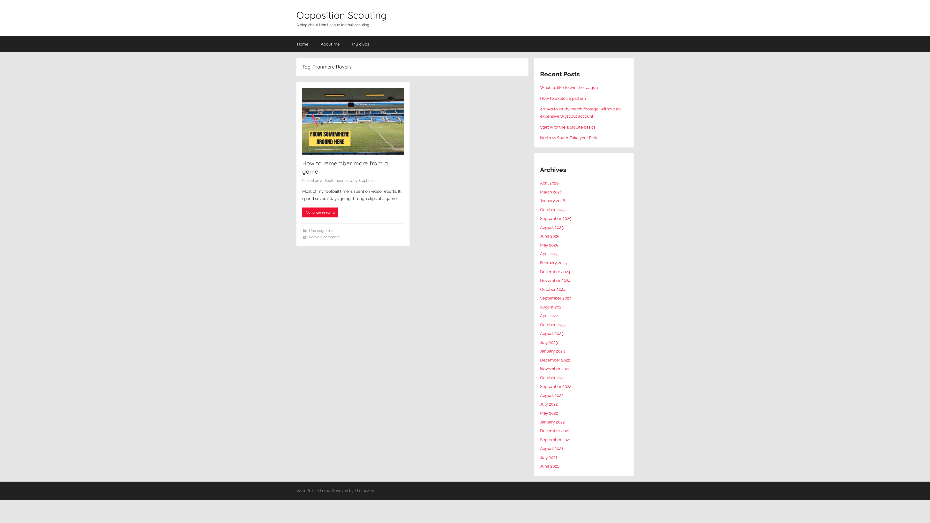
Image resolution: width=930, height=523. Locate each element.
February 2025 (553, 262)
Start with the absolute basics (568, 127)
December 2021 (555, 430)
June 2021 (549, 466)
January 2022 (552, 422)
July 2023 (549, 342)
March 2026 (551, 192)
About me (330, 43)
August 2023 (552, 333)
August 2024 (552, 307)
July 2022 (549, 404)
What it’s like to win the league (569, 87)
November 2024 (555, 280)
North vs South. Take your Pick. (569, 137)
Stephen (365, 180)
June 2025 (549, 236)
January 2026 (552, 200)
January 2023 (552, 351)
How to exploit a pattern (563, 98)
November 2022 (555, 368)
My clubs (360, 43)
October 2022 (553, 377)
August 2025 (552, 227)
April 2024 (549, 315)
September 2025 (555, 218)
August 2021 (551, 448)
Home (303, 43)
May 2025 (549, 245)
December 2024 (555, 271)
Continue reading (320, 212)
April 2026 (549, 183)
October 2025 (553, 209)
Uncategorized (321, 231)
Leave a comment (324, 237)
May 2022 (549, 413)
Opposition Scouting (341, 15)
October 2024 (553, 289)
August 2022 (552, 395)
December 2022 (555, 360)
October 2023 (553, 324)
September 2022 (555, 386)
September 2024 (555, 298)
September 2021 (555, 439)
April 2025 (549, 253)
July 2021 (548, 457)
